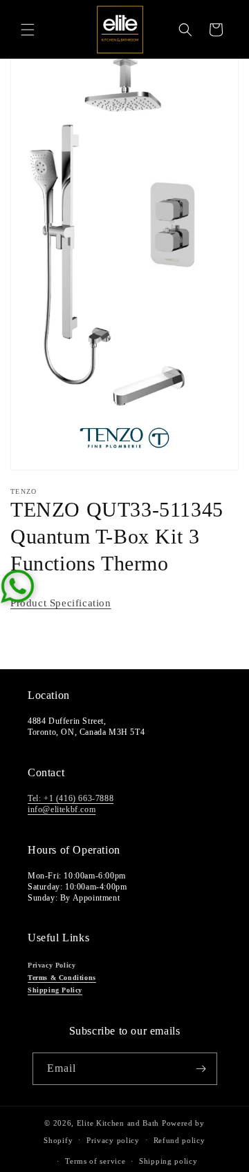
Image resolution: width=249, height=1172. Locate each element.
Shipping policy (168, 1161)
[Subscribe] (201, 1069)
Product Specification (60, 602)
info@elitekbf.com (61, 809)
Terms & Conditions (62, 977)
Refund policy (179, 1140)
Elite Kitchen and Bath (118, 1123)
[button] (27, 30)
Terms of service (95, 1161)
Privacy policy (113, 1140)
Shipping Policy (55, 990)
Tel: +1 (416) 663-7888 (70, 798)
